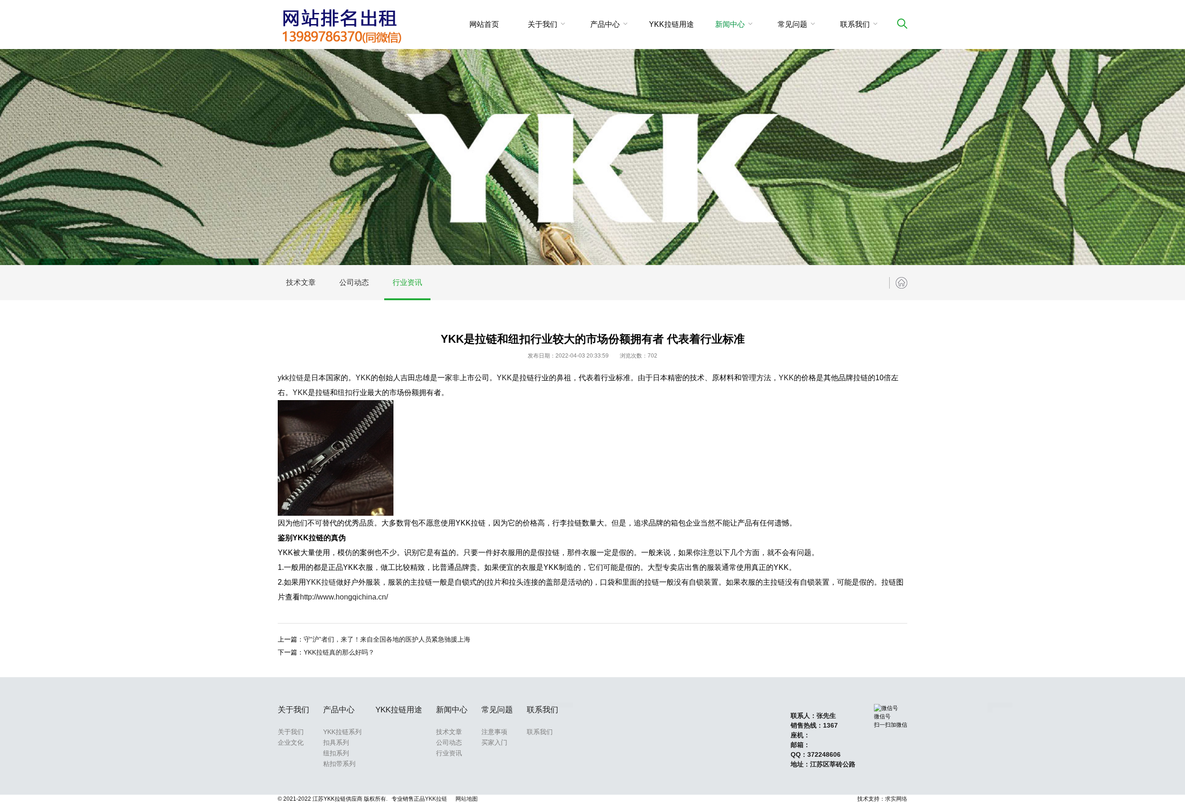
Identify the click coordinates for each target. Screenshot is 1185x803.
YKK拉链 (321, 582)
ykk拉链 (291, 378)
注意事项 (494, 731)
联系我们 (855, 24)
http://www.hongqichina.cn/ (344, 597)
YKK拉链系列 (342, 731)
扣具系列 (336, 742)
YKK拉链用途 (671, 24)
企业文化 (291, 742)
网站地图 (466, 799)
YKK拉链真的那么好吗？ (339, 652)
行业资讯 (407, 282)
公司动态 (354, 282)
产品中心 (605, 24)
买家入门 (494, 742)
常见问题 (792, 24)
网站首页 (484, 24)
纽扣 (344, 392)
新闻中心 (730, 24)
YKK (363, 378)
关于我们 (542, 24)
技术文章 (301, 282)
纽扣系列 (336, 753)
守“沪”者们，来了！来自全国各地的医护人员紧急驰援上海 (387, 639)
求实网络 (896, 799)
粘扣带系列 (339, 763)
